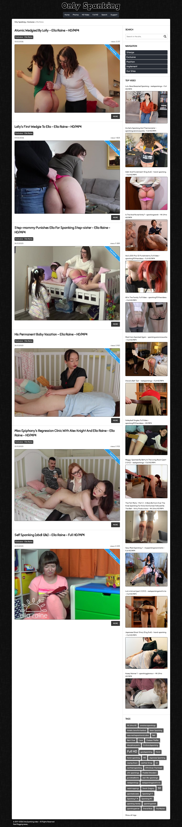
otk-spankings (133, 773)
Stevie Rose (147, 808)
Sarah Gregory (148, 788)
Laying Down (132, 763)
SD (159, 788)
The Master (160, 808)
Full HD (132, 751)
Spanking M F (146, 799)
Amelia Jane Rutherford (136, 730)
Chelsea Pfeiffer (152, 740)
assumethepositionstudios (138, 735)
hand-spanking (133, 758)
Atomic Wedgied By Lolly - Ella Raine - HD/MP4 (47, 30)
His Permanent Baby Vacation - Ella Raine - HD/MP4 (51, 334)
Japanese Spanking (157, 758)
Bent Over (131, 740)
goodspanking (146, 752)
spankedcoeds (133, 794)
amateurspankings (147, 725)
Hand (158, 752)
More (115, 116)
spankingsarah (150, 804)
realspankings (132, 783)
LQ (157, 763)
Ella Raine (28, 37)
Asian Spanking (156, 730)
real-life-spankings (150, 778)
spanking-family (133, 804)
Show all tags (130, 815)
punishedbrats (133, 778)
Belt (153, 735)
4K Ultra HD (132, 725)
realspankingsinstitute (151, 783)
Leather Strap (146, 763)
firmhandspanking (150, 745)
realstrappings (133, 788)
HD (144, 757)
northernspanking (134, 768)
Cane (141, 740)
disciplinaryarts (133, 745)
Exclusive (19, 37)
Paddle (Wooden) (150, 773)
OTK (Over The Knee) (153, 768)
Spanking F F (147, 794)
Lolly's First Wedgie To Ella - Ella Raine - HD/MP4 (48, 127)
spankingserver (133, 808)
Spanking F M (132, 799)
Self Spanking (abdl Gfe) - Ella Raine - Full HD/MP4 (50, 535)
